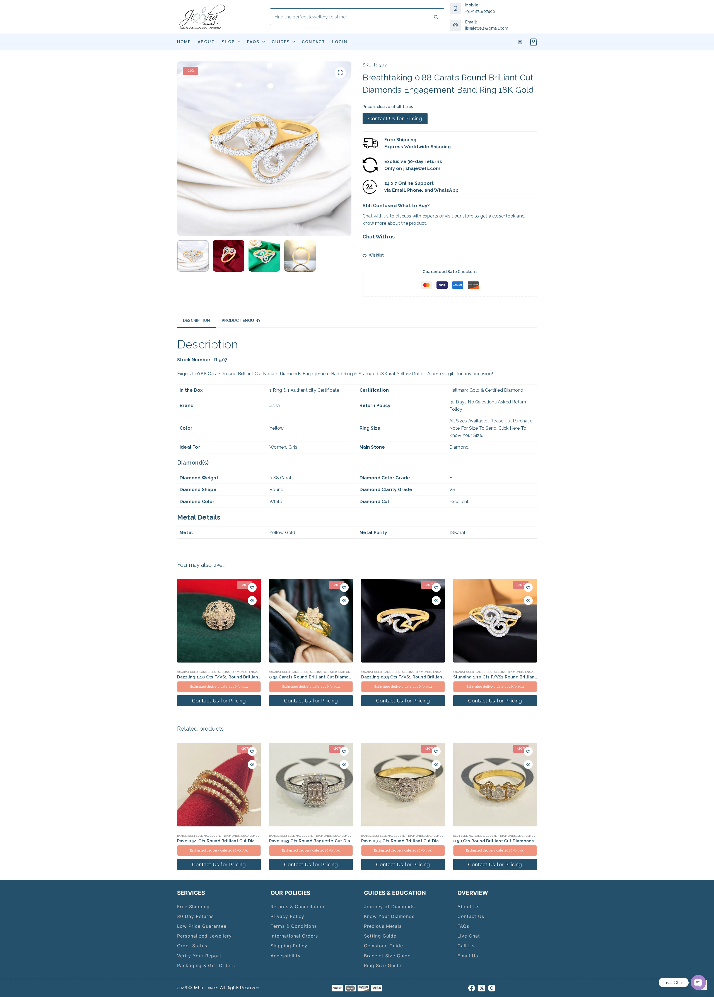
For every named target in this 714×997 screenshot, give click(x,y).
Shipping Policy (289, 945)
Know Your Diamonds (389, 916)
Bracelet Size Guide (387, 955)
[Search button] (436, 17)
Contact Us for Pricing (395, 118)
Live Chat (468, 936)
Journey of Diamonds (389, 906)
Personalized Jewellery (204, 936)
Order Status (192, 945)
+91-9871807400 (480, 11)
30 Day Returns (195, 916)
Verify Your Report (199, 955)
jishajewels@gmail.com (486, 28)
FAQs (253, 42)
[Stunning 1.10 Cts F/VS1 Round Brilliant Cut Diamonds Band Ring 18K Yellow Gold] (495, 621)
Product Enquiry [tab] (241, 320)
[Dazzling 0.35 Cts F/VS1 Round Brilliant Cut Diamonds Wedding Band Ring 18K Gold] (403, 621)
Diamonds (240, 671)
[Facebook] (471, 988)
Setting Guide (380, 936)
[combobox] (349, 16)
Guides (281, 42)
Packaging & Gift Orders (206, 965)
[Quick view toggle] (252, 600)
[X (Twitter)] (481, 988)
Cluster (330, 671)
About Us (468, 906)
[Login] (520, 42)
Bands (204, 671)
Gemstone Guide (383, 945)
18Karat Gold (187, 671)
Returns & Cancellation (297, 906)
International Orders (294, 936)
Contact (313, 42)
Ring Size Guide (382, 965)
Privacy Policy (287, 916)
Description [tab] (196, 320)
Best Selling (220, 671)
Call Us (465, 945)
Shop (228, 42)
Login (340, 42)
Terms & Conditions (294, 926)
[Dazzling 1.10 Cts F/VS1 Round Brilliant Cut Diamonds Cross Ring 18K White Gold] (219, 621)
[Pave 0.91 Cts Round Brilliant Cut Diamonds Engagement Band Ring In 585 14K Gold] (219, 784)
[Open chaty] (698, 982)
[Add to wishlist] (252, 587)
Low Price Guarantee (201, 926)
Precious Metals (383, 926)
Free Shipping (193, 906)
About (206, 42)
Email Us (467, 955)
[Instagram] (491, 988)
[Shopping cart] (532, 42)
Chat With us (379, 237)
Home (184, 42)
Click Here (509, 428)
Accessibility (286, 955)
